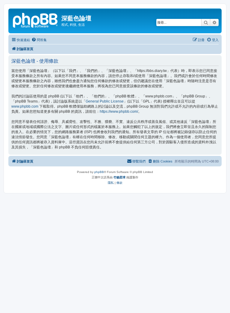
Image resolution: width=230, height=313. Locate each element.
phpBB (99, 172)
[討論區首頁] (35, 19)
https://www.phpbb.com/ (119, 111)
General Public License (105, 101)
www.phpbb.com (24, 106)
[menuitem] (39, 39)
